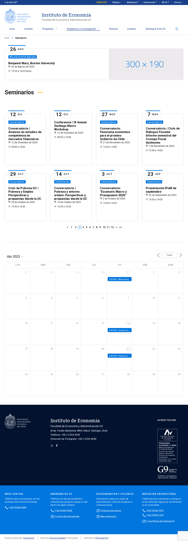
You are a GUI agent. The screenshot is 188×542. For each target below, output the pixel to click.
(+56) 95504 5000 (63, 510)
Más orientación (108, 516)
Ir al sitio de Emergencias (67, 516)
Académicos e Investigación (83, 29)
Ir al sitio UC (10, 2)
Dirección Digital (57, 538)
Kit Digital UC (101, 538)
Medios (117, 2)
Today (170, 255)
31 (128, 272)
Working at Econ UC (156, 29)
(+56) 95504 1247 (155, 515)
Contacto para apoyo (110, 510)
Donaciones (149, 2)
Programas (50, 29)
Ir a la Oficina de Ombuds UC (160, 521)
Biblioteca (132, 2)
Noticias (113, 29)
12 (112, 227)
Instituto (28, 29)
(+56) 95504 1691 (155, 510)
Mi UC (165, 2)
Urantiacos (28, 538)
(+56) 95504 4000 (17, 507)
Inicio (12, 29)
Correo (178, 2)
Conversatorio (17, 122)
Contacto (131, 29)
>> (120, 227)
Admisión (101, 2)
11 (108, 227)
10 (104, 227)
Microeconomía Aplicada (23, 57)
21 (128, 349)
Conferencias (62, 182)
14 (128, 323)
